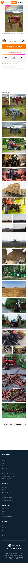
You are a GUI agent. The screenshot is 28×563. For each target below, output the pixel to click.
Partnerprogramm (6, 529)
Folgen (23, 41)
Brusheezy (4, 495)
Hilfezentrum (5, 546)
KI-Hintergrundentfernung (8, 513)
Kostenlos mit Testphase (14, 46)
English (4, 562)
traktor (5, 461)
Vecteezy (4, 497)
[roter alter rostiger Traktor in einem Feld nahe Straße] (13, 334)
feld (11, 461)
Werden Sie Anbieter (7, 553)
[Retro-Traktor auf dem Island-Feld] (5, 99)
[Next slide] (22, 461)
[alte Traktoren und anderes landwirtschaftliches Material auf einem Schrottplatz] (13, 399)
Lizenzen (4, 524)
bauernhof (18, 461)
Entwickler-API (5, 508)
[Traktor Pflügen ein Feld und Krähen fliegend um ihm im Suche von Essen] (7, 229)
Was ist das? (15, 63)
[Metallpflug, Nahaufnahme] (13, 285)
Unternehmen (5, 503)
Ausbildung (5, 505)
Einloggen (20, 2)
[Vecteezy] (2, 2)
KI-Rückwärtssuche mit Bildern (9, 510)
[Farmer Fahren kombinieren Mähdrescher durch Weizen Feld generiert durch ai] (8, 387)
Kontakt (4, 548)
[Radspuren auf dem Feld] (13, 318)
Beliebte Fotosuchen (7, 535)
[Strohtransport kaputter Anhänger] (13, 201)
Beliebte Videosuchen (7, 537)
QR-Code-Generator (7, 516)
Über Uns (4, 551)
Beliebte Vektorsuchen (7, 532)
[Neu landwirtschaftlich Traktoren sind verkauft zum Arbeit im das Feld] (13, 367)
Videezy (4, 500)
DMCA (3, 527)
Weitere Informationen (8, 66)
